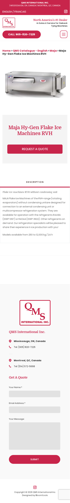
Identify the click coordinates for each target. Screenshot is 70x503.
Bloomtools (42, 495)
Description (35, 182)
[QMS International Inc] (8, 22)
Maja (53, 51)
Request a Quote (35, 149)
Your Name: (15, 387)
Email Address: (16, 403)
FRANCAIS (20, 12)
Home (6, 51)
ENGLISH (7, 12)
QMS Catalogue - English (30, 51)
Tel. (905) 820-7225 (24, 347)
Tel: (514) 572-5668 (24, 366)
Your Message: (17, 419)
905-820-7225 (21, 34)
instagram (65, 11)
